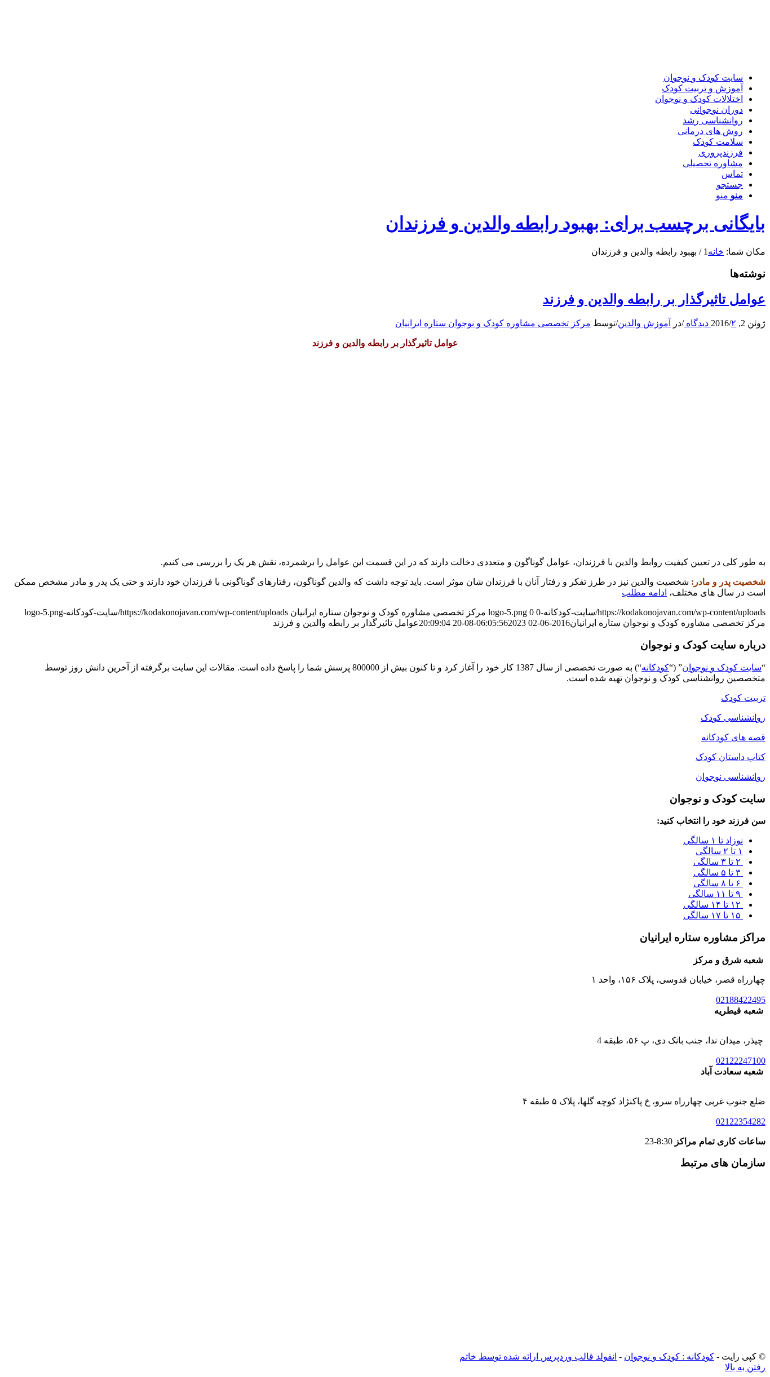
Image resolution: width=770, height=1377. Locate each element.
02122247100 (740, 1060)
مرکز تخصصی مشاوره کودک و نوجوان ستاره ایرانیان (493, 323)
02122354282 (740, 1121)
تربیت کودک (743, 698)
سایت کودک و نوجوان (722, 667)
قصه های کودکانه (733, 737)
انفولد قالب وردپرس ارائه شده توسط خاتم (538, 1356)
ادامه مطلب (644, 592)
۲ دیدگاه (710, 323)
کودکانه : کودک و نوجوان (669, 1356)
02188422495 (740, 1000)
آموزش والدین (644, 323)
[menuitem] (374, 77)
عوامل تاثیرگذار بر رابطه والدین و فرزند (654, 299)
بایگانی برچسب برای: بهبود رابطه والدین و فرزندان (575, 223)
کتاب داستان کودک (730, 757)
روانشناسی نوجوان (730, 776)
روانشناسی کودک (733, 717)
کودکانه (655, 667)
